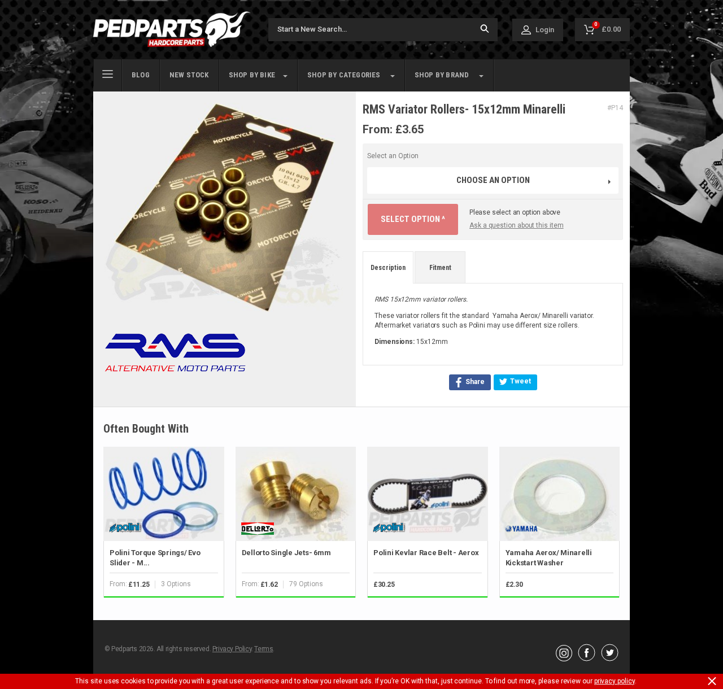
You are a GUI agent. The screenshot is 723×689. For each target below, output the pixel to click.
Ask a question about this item (516, 225)
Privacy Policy (231, 649)
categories (344, 75)
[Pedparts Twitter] (610, 658)
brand (442, 75)
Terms (263, 649)
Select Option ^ (413, 219)
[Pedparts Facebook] (586, 658)
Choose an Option (493, 180)
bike (252, 75)
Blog (141, 75)
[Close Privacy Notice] (712, 681)
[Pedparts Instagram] (564, 658)
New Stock (189, 75)
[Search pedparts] (484, 29)
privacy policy (614, 681)
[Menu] (107, 72)
